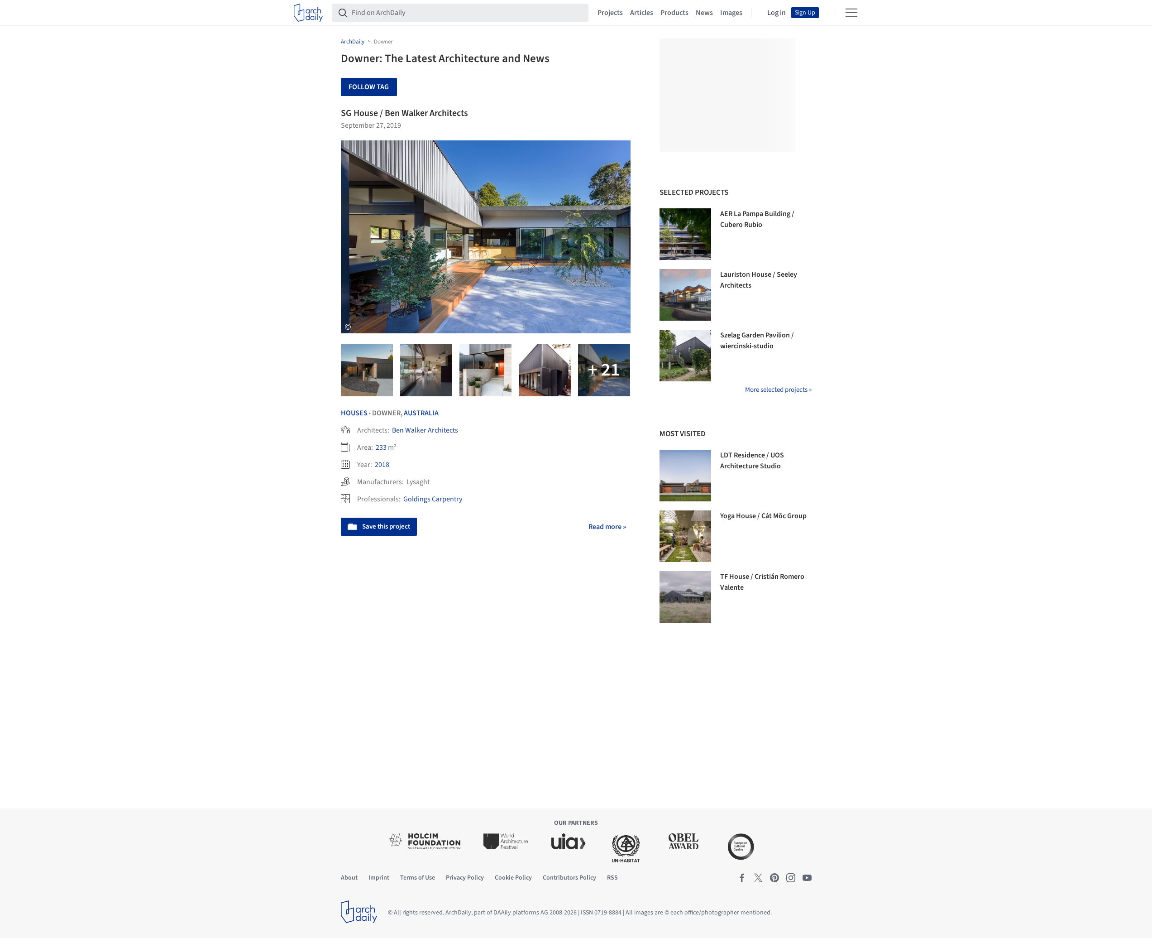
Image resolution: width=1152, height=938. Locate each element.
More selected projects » (778, 389)
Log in (776, 13)
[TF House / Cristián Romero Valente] (685, 597)
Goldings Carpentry (432, 499)
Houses (354, 413)
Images (731, 13)
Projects (610, 13)
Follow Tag (369, 87)
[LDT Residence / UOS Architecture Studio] (685, 475)
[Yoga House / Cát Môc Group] (685, 536)
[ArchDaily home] (308, 13)
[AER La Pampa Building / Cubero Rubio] (685, 234)
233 (381, 447)
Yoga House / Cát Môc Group (763, 516)
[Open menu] (851, 12)
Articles (641, 13)
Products (674, 13)
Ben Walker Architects (425, 430)
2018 (382, 465)
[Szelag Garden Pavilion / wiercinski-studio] (685, 355)
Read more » (607, 527)
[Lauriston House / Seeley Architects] (685, 295)
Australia (421, 413)
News (704, 13)
